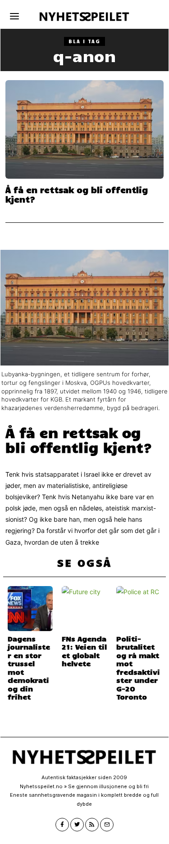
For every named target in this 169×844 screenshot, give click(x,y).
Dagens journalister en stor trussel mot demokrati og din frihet (29, 667)
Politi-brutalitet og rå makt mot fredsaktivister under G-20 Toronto (138, 667)
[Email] (107, 824)
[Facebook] (62, 824)
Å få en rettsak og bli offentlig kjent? (76, 194)
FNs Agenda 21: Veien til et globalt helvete (84, 651)
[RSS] (92, 824)
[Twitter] (77, 824)
